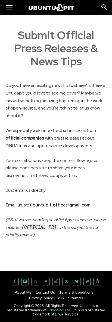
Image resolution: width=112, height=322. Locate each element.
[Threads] (97, 281)
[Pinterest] (45, 281)
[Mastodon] (87, 281)
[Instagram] (35, 281)
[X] (66, 281)
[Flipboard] (25, 281)
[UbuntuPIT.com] (51, 7)
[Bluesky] (76, 281)
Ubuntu (86, 305)
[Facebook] (14, 281)
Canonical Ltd (58, 310)
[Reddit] (56, 281)
